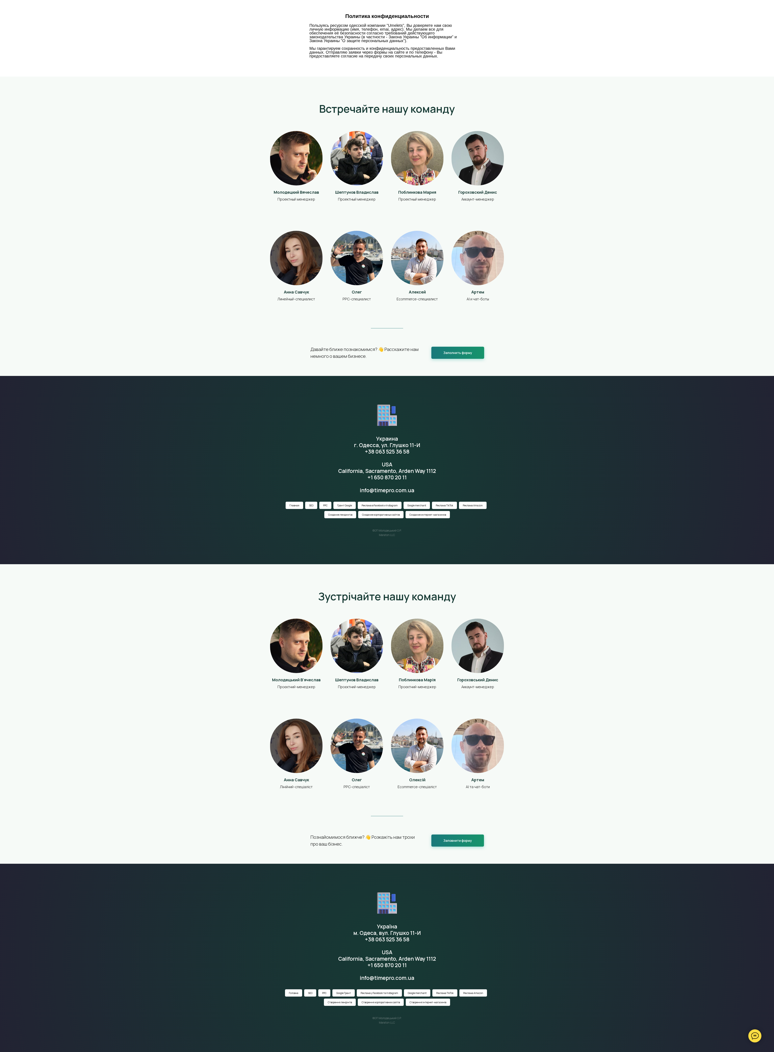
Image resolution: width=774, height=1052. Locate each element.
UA (506, 9)
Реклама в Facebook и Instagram (380, 505)
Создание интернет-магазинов (427, 514)
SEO (311, 505)
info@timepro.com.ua (387, 490)
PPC (325, 505)
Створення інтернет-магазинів (428, 1002)
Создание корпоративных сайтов (381, 514)
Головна (293, 993)
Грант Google (344, 505)
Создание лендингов (340, 514)
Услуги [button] (404, 10)
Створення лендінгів (340, 1002)
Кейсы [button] (423, 10)
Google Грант (343, 993)
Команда (461, 10)
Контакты (483, 10)
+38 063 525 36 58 (387, 451)
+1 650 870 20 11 (387, 477)
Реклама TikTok (444, 505)
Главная (385, 10)
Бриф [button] (441, 10)
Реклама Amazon (473, 505)
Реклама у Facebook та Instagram (379, 993)
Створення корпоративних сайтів (381, 1002)
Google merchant (416, 505)
